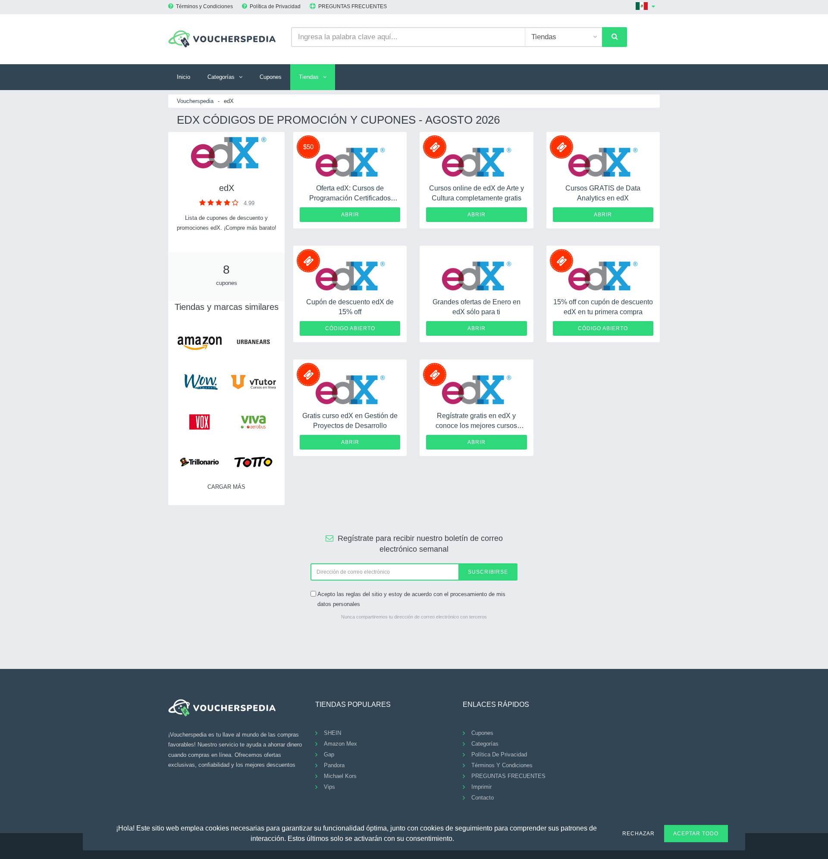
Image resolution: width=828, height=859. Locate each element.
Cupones (271, 77)
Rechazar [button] (638, 834)
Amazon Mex (340, 743)
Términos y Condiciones (204, 6)
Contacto (482, 797)
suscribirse (488, 572)
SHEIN (332, 733)
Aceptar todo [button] (695, 834)
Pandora (334, 765)
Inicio (183, 77)
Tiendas (309, 77)
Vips (329, 787)
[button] (459, 837)
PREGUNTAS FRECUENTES (352, 6)
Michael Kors (340, 776)
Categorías (221, 77)
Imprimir (481, 787)
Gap (329, 754)
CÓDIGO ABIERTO (350, 328)
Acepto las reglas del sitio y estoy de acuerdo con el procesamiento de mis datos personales (411, 599)
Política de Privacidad (275, 6)
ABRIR (350, 215)
